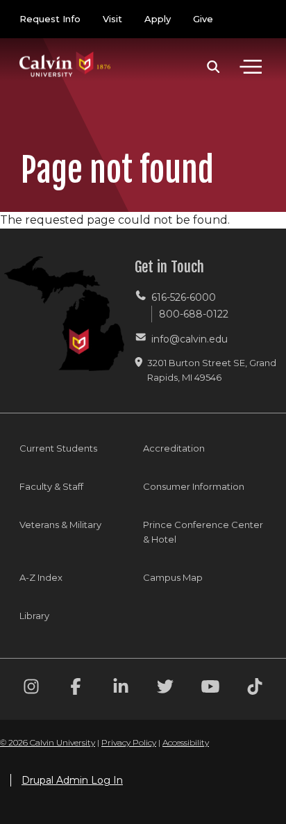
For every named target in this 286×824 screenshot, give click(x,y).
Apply (157, 18)
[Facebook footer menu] (75, 688)
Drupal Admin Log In (72, 780)
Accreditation (174, 448)
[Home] (65, 50)
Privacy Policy (128, 742)
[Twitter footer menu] (165, 688)
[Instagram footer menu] (31, 688)
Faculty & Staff (51, 486)
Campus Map (173, 577)
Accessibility (185, 742)
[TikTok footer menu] (254, 688)
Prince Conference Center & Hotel (203, 532)
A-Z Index (40, 577)
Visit (112, 18)
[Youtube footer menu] (210, 688)
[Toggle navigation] (250, 67)
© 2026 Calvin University (47, 742)
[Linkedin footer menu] (120, 688)
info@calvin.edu (189, 339)
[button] (213, 66)
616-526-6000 (183, 297)
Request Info (50, 18)
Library (34, 615)
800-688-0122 (193, 314)
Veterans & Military (60, 524)
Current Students (58, 448)
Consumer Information (193, 486)
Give (203, 18)
